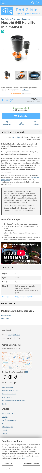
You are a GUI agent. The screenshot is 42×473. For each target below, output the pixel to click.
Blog (3, 423)
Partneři (4, 430)
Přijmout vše (7, 463)
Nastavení (6, 469)
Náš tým (4, 417)
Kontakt (4, 433)
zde (24, 458)
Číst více (25, 90)
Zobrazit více (13, 99)
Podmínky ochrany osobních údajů (13, 400)
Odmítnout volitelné (31, 463)
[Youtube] (4, 376)
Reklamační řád (7, 397)
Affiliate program (7, 427)
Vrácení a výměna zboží (10, 390)
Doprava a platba (8, 387)
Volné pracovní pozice (9, 420)
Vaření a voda (6, 315)
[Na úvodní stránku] (21, 10)
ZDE (26, 372)
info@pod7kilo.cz (14, 335)
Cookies (4, 404)
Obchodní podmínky (9, 394)
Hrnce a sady (5, 318)
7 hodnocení (26, 94)
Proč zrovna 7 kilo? (8, 413)
